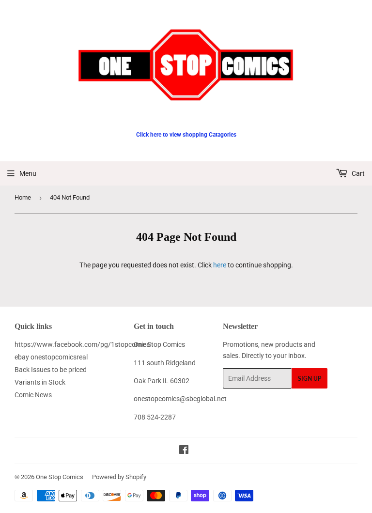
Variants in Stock (40, 382)
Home (23, 197)
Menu (27, 173)
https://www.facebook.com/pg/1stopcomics (82, 344)
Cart (357, 173)
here (219, 265)
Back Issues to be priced (51, 369)
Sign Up (309, 378)
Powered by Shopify (119, 477)
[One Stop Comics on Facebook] (184, 451)
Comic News (33, 395)
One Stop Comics (59, 477)
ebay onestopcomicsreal (51, 357)
